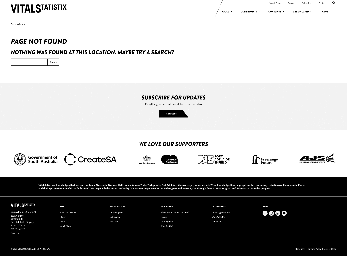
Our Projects (249, 11)
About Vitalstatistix (69, 212)
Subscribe (306, 3)
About (225, 11)
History (63, 216)
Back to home (18, 24)
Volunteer (216, 221)
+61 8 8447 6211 (18, 228)
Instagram (271, 213)
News (325, 11)
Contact (322, 3)
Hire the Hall (167, 226)
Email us (15, 233)
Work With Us (218, 216)
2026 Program (116, 212)
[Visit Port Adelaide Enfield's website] (213, 159)
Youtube (284, 213)
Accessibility (330, 248)
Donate (291, 3)
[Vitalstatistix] (39, 8)
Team (62, 221)
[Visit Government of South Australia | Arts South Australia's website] (65, 159)
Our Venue (274, 11)
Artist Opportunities (221, 212)
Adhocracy (115, 216)
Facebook (265, 213)
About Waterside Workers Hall (175, 212)
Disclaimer (300, 248)
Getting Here (167, 221)
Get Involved (301, 11)
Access (164, 216)
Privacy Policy (314, 248)
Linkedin (277, 213)
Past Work (115, 221)
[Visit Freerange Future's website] (264, 159)
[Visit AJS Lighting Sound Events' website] (317, 159)
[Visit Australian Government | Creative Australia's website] (158, 159)
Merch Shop (274, 3)
